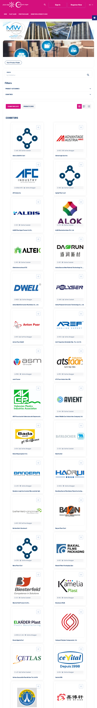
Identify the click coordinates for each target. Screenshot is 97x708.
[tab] (13, 106)
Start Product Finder (13, 62)
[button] (48, 88)
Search (9, 72)
